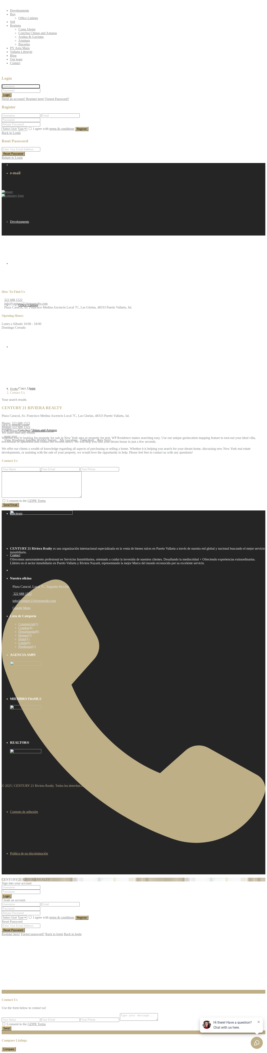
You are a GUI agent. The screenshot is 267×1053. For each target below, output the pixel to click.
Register (82, 128)
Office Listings (28, 18)
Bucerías (24, 44)
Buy (13, 14)
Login (6, 95)
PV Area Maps (20, 48)
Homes (23, 635)
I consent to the (26, 501)
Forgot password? (32, 934)
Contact (15, 63)
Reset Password (13, 153)
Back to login (54, 934)
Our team (16, 59)
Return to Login (12, 157)
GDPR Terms (37, 501)
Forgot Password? (57, 99)
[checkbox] (4, 500)
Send (6, 1028)
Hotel (22, 639)
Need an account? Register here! (23, 99)
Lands (22, 643)
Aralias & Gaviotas (31, 37)
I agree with (53, 128)
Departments (26, 631)
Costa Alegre (26, 29)
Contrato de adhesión (24, 812)
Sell (12, 22)
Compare (8, 1049)
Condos (23, 628)
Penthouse (25, 646)
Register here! (11, 934)
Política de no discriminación (29, 853)
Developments (19, 10)
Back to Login (11, 133)
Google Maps (21, 608)
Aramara (24, 40)
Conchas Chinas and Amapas (37, 33)
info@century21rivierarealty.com (26, 303)
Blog (13, 55)
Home (14, 389)
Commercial (26, 624)
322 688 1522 (13, 300)
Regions (15, 25)
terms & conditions (61, 128)
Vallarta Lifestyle (21, 52)
